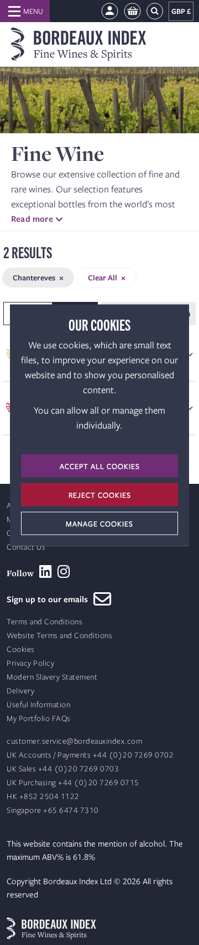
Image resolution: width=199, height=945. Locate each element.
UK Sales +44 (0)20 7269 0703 (63, 769)
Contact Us (26, 547)
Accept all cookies (100, 466)
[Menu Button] (25, 11)
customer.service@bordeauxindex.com (74, 741)
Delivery (20, 691)
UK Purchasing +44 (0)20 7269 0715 (73, 782)
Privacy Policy (30, 663)
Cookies (21, 649)
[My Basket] (132, 11)
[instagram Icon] (63, 572)
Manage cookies (99, 524)
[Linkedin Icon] (45, 572)
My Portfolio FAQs (39, 718)
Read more (32, 218)
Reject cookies (100, 495)
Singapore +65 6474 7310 (53, 810)
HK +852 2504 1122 (43, 796)
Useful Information (38, 704)
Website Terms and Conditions (59, 635)
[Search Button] (154, 11)
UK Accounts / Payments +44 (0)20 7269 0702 (90, 755)
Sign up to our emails (50, 598)
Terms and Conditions (44, 621)
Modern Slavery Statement (52, 677)
